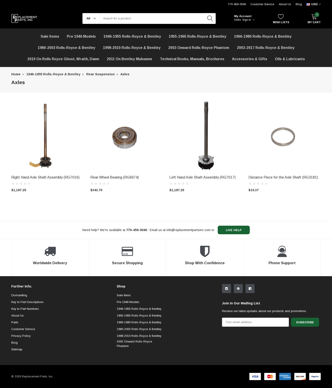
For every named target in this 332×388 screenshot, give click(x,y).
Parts (14, 322)
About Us (285, 4)
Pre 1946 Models (81, 36)
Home (16, 74)
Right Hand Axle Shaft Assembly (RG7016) (45, 177)
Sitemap (16, 349)
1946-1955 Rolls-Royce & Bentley (132, 36)
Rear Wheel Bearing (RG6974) (114, 177)
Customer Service (262, 4)
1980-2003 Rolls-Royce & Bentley (66, 48)
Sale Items (124, 295)
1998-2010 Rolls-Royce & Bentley (132, 48)
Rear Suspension (100, 74)
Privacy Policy (21, 335)
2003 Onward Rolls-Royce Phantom (134, 344)
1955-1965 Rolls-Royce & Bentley (197, 36)
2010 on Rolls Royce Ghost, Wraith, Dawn (63, 59)
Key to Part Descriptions (27, 302)
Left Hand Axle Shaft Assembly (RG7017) (202, 177)
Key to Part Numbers (25, 308)
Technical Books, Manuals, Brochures (192, 59)
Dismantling (19, 295)
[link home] (24, 18)
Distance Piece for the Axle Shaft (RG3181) (283, 177)
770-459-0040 (237, 4)
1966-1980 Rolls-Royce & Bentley (263, 36)
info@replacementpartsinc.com (188, 230)
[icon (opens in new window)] (226, 288)
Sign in (247, 19)
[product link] (47, 137)
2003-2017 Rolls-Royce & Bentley (266, 48)
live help (234, 230)
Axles (124, 74)
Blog (299, 4)
